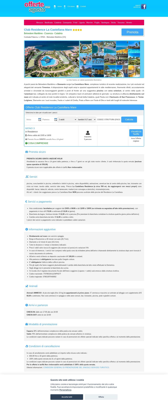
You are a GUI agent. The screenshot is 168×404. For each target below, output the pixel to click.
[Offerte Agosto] (37, 7)
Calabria (57, 22)
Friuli (75, 22)
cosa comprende (37, 143)
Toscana (120, 22)
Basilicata (49, 22)
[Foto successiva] (77, 60)
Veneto (129, 22)
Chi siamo (71, 6)
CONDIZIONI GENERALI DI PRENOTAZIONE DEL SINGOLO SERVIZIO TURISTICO (76, 367)
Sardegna (105, 22)
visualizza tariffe (136, 132)
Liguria (82, 22)
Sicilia (113, 22)
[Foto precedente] (28, 60)
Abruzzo (39, 22)
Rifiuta (101, 397)
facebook (143, 6)
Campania (67, 22)
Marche (89, 22)
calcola (129, 119)
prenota (132, 32)
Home (59, 6)
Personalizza (65, 390)
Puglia (96, 22)
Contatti (83, 6)
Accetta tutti (67, 397)
